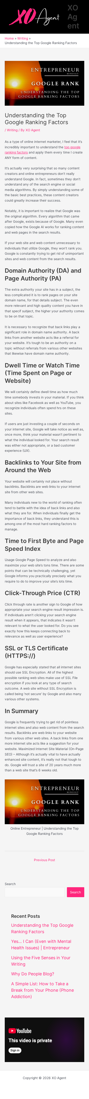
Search (10, 884)
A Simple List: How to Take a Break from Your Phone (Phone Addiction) (42, 990)
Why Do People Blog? (32, 973)
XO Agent (73, 17)
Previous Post (44, 860)
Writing (12, 130)
